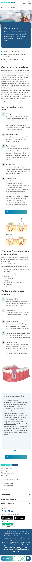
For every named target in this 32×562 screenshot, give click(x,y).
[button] (15, 450)
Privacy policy (17, 543)
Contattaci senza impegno (16, 212)
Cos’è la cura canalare (11, 51)
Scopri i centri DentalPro (11, 479)
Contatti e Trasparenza (13, 547)
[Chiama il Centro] (16, 558)
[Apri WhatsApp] (22, 558)
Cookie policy (6, 543)
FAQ (5, 490)
